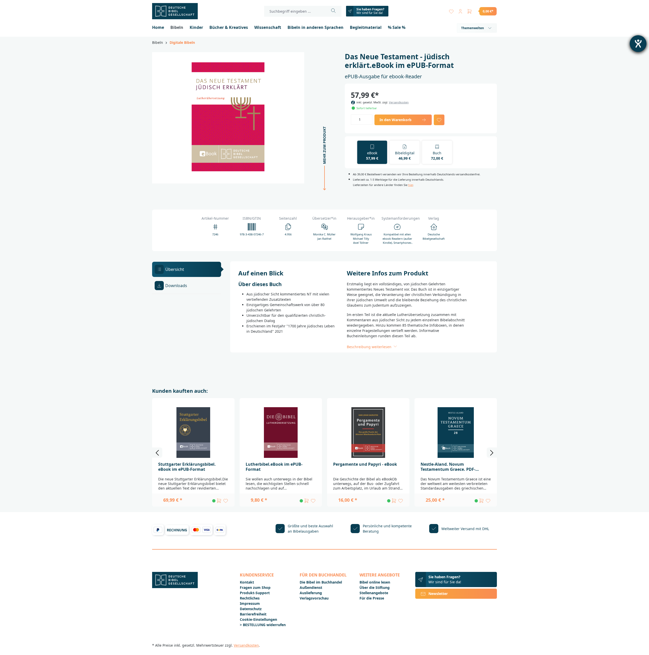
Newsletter (438, 593)
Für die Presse (371, 598)
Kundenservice (257, 575)
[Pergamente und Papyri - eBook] (368, 432)
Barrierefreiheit (253, 614)
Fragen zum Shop (255, 587)
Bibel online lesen (374, 582)
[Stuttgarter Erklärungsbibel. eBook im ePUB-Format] (193, 432)
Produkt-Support (255, 592)
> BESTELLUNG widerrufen (263, 624)
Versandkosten (399, 102)
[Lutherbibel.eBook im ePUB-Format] (281, 432)
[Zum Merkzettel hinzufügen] (439, 120)
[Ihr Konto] (460, 10)
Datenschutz (251, 608)
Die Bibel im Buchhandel (321, 582)
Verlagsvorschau (314, 598)
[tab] (186, 269)
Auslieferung (311, 592)
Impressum (250, 603)
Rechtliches (250, 598)
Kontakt (247, 582)
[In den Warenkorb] (219, 500)
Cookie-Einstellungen (258, 619)
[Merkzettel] (451, 10)
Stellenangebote (373, 592)
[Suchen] (333, 11)
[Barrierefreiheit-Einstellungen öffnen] (638, 43)
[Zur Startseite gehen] (177, 11)
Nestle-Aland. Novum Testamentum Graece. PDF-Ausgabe (448, 467)
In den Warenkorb (395, 119)
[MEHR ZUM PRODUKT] (323, 193)
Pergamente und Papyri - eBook (365, 464)
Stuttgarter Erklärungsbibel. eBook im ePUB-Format (187, 467)
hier (410, 185)
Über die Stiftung (374, 587)
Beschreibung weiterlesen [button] (369, 346)
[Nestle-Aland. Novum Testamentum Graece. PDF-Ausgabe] (456, 432)
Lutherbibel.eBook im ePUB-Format (274, 467)
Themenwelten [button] (472, 28)
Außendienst (311, 587)
